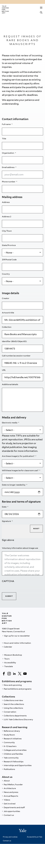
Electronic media (10, 423)
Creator (6, 298)
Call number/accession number (16, 356)
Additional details (10, 384)
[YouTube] (25, 674)
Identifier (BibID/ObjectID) (14, 341)
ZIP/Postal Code (9, 259)
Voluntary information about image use (20, 548)
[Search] (41, 12)
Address (6, 202)
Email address (8, 167)
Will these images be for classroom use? (20, 470)
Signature (6, 521)
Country (6, 274)
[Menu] (41, 8)
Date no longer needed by (14, 485)
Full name (6, 124)
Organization (8, 153)
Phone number (9, 182)
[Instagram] (9, 674)
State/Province (9, 245)
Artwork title (8, 313)
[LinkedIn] (14, 674)
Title (4, 138)
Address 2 (7, 216)
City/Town (7, 231)
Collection (7, 327)
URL (4, 370)
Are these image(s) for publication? (18, 456)
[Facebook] (4, 674)
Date (4, 507)
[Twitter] (20, 674)
